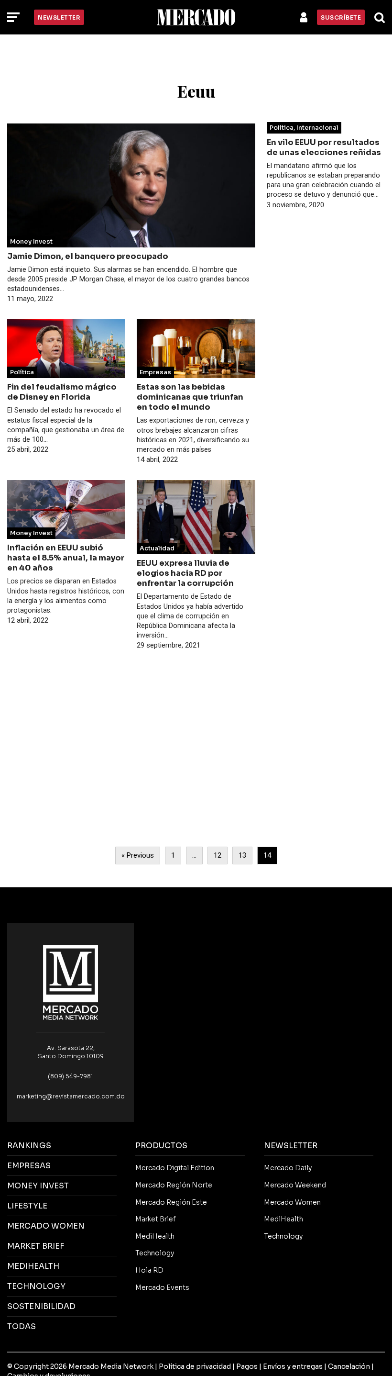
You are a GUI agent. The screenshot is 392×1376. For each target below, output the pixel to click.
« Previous (137, 855)
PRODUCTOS (161, 1146)
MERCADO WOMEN (46, 1226)
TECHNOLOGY (36, 1286)
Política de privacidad (195, 1366)
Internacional (317, 128)
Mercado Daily (288, 1167)
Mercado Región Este (171, 1202)
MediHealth (154, 1236)
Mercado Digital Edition (174, 1167)
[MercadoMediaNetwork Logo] (70, 981)
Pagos (247, 1366)
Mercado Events (162, 1287)
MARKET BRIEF (35, 1246)
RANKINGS (29, 1146)
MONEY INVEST (38, 1186)
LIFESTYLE (27, 1206)
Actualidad (157, 548)
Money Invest (31, 242)
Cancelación (349, 1366)
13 (242, 855)
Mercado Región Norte (173, 1185)
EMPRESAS (29, 1166)
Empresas (155, 372)
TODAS (21, 1326)
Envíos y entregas (293, 1366)
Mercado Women (292, 1202)
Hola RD (149, 1270)
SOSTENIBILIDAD (41, 1306)
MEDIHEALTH (33, 1266)
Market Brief (155, 1219)
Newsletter (59, 17)
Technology (154, 1253)
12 (217, 855)
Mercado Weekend (295, 1185)
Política (22, 372)
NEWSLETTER (290, 1146)
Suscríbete (341, 17)
